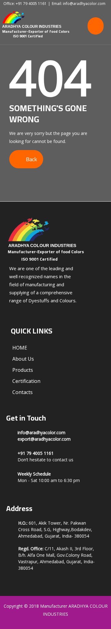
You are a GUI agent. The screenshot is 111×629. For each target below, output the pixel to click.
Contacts (22, 392)
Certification (26, 381)
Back (31, 159)
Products (22, 370)
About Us (23, 358)
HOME (19, 347)
